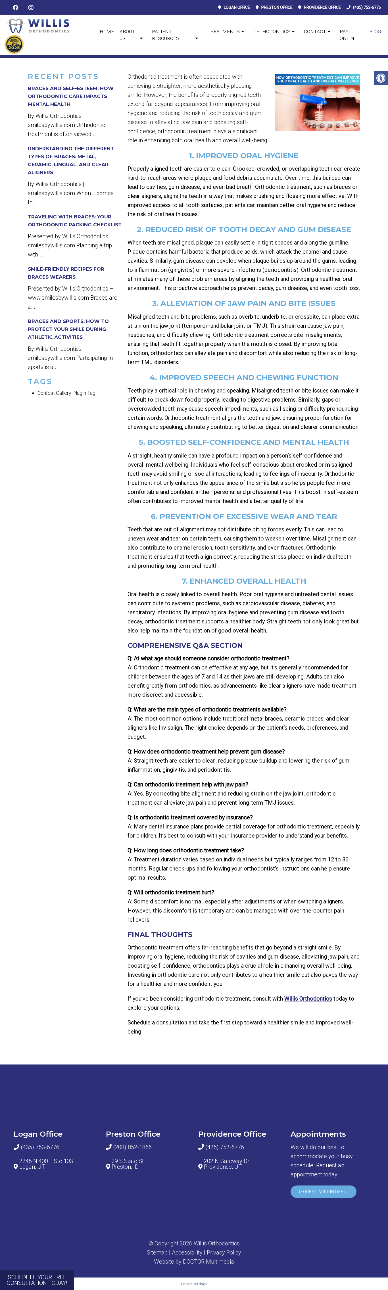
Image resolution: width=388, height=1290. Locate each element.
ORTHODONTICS (271, 31)
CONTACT (315, 31)
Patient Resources (165, 35)
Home (107, 31)
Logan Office (237, 7)
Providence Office (322, 7)
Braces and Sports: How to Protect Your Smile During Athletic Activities (68, 329)
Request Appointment (323, 1191)
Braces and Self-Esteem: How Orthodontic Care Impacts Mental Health (71, 96)
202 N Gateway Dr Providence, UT (226, 1164)
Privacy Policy (224, 1252)
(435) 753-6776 (367, 7)
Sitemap (157, 1252)
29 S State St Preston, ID (128, 1164)
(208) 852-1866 (132, 1147)
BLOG (375, 31)
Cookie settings (194, 1283)
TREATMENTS (223, 31)
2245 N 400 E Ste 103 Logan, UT (46, 1164)
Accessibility (187, 1252)
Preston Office (277, 7)
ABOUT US (127, 35)
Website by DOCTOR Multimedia (194, 1261)
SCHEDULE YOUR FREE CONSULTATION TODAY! (37, 1280)
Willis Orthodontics (308, 998)
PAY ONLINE (348, 35)
